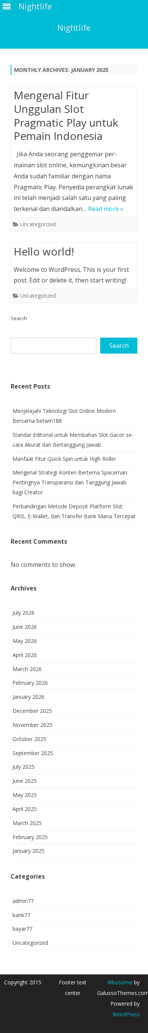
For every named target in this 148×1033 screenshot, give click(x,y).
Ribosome (119, 982)
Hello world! (44, 251)
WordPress (126, 1014)
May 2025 (25, 794)
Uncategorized (38, 224)
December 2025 (32, 710)
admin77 (23, 900)
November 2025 (32, 724)
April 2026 (25, 655)
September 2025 (33, 753)
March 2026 (27, 669)
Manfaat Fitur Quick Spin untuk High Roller (64, 458)
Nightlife (74, 28)
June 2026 (25, 626)
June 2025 (25, 780)
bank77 (21, 915)
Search (19, 318)
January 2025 (28, 850)
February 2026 (30, 682)
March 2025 (27, 823)
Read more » (105, 209)
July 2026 (24, 612)
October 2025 (29, 739)
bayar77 (22, 928)
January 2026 (28, 696)
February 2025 (30, 837)
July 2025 (24, 766)
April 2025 (25, 808)
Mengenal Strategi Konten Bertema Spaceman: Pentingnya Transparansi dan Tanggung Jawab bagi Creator (70, 482)
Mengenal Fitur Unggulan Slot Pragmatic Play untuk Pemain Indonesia (66, 115)
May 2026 (25, 640)
